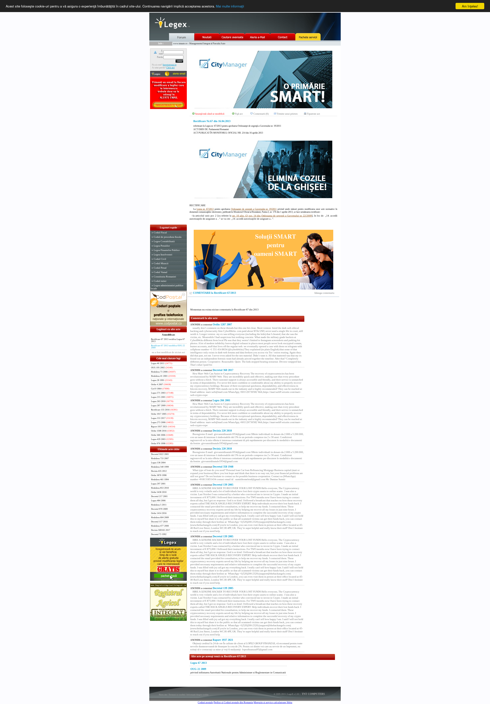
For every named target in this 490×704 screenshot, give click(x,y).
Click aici (170, 67)
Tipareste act (313, 113)
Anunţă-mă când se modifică (209, 113)
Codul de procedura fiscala (167, 236)
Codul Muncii (161, 263)
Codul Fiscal (160, 232)
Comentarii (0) (261, 113)
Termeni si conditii (177, 694)
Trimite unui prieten (287, 113)
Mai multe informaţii (230, 6)
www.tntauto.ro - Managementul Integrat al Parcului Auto (199, 43)
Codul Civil (160, 259)
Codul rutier (160, 281)
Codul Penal (160, 267)
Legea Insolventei (163, 254)
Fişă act (239, 113)
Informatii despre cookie (197, 694)
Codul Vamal (160, 272)
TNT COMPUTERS (313, 694)
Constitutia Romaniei (165, 276)
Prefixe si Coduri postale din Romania (233, 702)
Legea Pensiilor (162, 245)
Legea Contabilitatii (164, 241)
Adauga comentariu (324, 292)
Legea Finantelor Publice (167, 250)
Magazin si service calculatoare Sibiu (273, 702)
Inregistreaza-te (169, 64)
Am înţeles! (470, 6)
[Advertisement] (168, 167)
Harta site (163, 694)
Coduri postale (205, 702)
